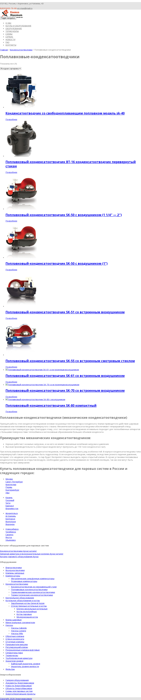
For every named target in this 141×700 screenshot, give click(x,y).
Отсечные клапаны (15, 641)
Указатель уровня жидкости (25, 666)
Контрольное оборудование (20, 597)
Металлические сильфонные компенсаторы (32, 578)
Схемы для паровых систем (19, 691)
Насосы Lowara (18, 630)
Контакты (11, 45)
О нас (8, 23)
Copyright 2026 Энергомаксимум (16, 698)
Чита (8, 503)
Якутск (9, 537)
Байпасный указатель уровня (25, 663)
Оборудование (14, 28)
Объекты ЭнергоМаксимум (19, 688)
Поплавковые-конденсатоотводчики (29, 589)
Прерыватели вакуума (17, 644)
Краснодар (11, 484)
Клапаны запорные (15, 573)
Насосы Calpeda (19, 628)
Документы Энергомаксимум (20, 682)
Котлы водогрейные (27, 611)
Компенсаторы (13, 575)
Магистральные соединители (20, 622)
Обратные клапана (15, 636)
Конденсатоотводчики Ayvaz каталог (18, 551)
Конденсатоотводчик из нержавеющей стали (34, 586)
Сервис (9, 36)
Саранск (9, 534)
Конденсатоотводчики (21, 49)
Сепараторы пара (14, 652)
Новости (10, 39)
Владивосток (12, 508)
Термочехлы (12, 31)
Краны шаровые (14, 619)
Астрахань (11, 516)
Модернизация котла (27, 617)
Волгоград (11, 521)
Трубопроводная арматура (19, 658)
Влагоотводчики (14, 567)
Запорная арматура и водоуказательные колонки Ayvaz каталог (31, 553)
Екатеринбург (12, 490)
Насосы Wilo (17, 633)
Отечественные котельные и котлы (29, 606)
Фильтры (10, 669)
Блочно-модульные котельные (32, 608)
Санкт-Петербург (14, 481)
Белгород (10, 518)
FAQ (7, 42)
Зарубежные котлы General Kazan (27, 603)
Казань (9, 497)
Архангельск (12, 513)
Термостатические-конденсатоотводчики (32, 595)
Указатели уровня (14, 660)
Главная (4, 49)
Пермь (9, 487)
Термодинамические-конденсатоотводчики (33, 592)
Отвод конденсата (15, 639)
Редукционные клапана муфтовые (23, 649)
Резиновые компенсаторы (24, 581)
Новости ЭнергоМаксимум (19, 685)
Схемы (9, 34)
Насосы (9, 625)
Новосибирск (12, 529)
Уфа (7, 492)
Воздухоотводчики (15, 570)
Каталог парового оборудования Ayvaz (19, 556)
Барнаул (10, 505)
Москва (9, 479)
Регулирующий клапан (17, 647)
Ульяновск (11, 540)
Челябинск (11, 531)
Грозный (10, 500)
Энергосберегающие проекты (20, 693)
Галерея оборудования (17, 680)
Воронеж (10, 524)
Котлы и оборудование (18, 25)
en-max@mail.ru (24, 8)
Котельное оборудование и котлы (23, 600)
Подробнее (11, 119)
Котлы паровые (24, 614)
